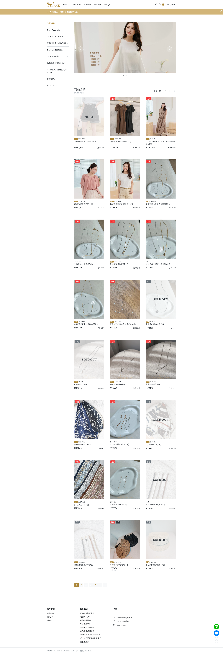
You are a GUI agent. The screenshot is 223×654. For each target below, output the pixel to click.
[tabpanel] (125, 47)
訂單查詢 (87, 4)
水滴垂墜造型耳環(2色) (119, 443)
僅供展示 (99, 392)
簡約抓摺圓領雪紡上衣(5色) (85, 202)
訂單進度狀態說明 (87, 627)
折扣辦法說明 (85, 620)
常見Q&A (108, 4)
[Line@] (216, 626)
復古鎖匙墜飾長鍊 (153, 383)
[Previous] (81, 49)
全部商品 (51, 23)
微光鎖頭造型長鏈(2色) (119, 262)
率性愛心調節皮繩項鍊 (155, 323)
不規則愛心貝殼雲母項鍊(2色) (158, 202)
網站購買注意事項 (87, 613)
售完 (172, 332)
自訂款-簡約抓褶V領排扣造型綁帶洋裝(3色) (160, 141)
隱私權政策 (84, 642)
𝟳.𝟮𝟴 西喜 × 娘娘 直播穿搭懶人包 (61, 11)
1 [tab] (124, 75)
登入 (171, 4)
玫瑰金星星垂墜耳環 (118, 503)
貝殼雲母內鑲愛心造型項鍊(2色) (159, 262)
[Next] (169, 49)
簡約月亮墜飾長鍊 (117, 383)
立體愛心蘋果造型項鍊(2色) (85, 262)
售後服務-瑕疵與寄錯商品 (90, 634)
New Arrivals (53, 30)
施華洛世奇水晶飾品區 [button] (56, 43)
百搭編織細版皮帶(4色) (83, 563)
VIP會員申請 (85, 624)
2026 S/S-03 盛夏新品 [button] (56, 36)
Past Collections (55, 49)
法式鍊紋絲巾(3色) (82, 503)
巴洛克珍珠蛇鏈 (80, 383)
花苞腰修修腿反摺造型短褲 (85, 140)
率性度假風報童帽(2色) (155, 563)
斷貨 (100, 151)
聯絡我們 (50, 620)
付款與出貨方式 (86, 616)
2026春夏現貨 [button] (53, 56)
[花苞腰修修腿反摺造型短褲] (89, 116)
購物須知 (97, 4)
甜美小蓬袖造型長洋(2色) (120, 140)
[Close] (221, 11)
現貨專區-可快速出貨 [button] (56, 63)
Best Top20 (52, 85)
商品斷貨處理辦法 (87, 631)
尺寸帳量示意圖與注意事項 (90, 638)
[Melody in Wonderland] (53, 4)
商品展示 (67, 4)
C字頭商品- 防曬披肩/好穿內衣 (57, 71)
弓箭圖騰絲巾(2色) (153, 443)
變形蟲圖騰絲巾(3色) (83, 443)
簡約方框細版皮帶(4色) (155, 503)
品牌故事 (50, 613)
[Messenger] (216, 633)
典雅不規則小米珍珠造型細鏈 (86, 323)
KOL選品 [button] (51, 79)
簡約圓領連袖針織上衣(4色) (121, 202)
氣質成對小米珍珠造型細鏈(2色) (123, 323)
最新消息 (77, 4)
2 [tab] (126, 75)
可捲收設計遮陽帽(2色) (119, 563)
